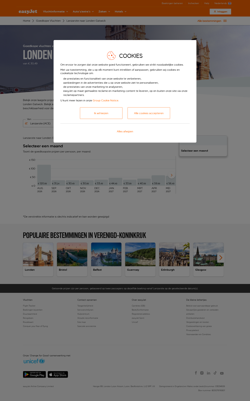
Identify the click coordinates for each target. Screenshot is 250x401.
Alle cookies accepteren (149, 113)
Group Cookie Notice (105, 100)
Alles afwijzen (125, 131)
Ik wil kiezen (101, 113)
